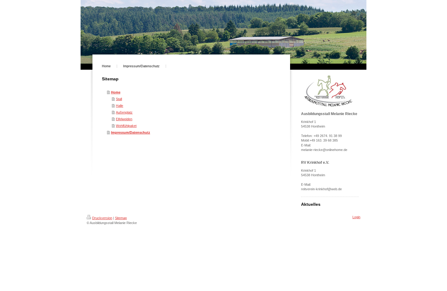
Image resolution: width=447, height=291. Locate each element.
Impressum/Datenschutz (130, 132)
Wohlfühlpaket (126, 126)
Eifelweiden (124, 119)
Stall (119, 99)
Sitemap (121, 218)
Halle (119, 105)
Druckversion (102, 218)
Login (356, 217)
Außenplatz (124, 112)
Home (115, 92)
